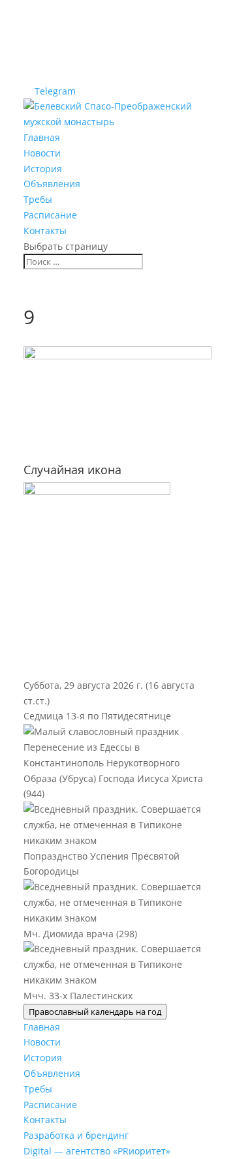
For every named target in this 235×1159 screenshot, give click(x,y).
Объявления (52, 183)
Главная (42, 137)
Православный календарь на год (95, 1011)
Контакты (45, 230)
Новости (42, 153)
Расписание (50, 215)
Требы (38, 199)
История (43, 168)
